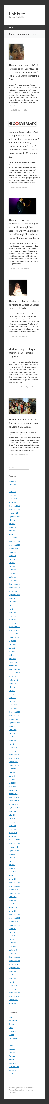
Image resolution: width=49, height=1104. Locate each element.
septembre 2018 (14, 808)
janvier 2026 (13, 502)
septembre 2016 (14, 893)
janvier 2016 (13, 911)
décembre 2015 (14, 914)
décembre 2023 (14, 584)
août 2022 (12, 641)
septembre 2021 (14, 680)
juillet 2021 (12, 687)
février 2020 (13, 747)
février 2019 (13, 790)
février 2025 (13, 534)
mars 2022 (12, 658)
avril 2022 (12, 655)
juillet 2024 (12, 559)
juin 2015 (12, 935)
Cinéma (11, 1024)
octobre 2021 (13, 676)
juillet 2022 (12, 644)
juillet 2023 (12, 602)
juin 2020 (12, 733)
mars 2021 (12, 701)
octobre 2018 (13, 804)
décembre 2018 (14, 797)
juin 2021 (12, 690)
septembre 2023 (14, 594)
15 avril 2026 (13, 110)
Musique (25, 455)
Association (13, 1020)
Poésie (11, 1059)
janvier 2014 (13, 989)
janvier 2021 (13, 708)
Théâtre (24, 110)
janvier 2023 (13, 623)
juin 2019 (12, 776)
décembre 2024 (14, 541)
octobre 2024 (13, 548)
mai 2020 (12, 737)
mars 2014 (12, 982)
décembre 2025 (14, 506)
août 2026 (12, 481)
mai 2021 (12, 694)
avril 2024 (12, 570)
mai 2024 (12, 566)
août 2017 (12, 854)
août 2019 (12, 769)
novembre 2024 (14, 545)
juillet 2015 (12, 932)
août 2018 (12, 811)
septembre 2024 (14, 552)
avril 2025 (12, 527)
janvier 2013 (13, 1003)
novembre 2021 (14, 673)
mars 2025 (12, 530)
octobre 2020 (13, 719)
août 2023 (12, 598)
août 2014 (12, 971)
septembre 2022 (14, 637)
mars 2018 (12, 829)
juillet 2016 (12, 896)
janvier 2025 (13, 538)
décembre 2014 (14, 957)
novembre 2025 (14, 509)
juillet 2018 (12, 815)
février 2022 (13, 662)
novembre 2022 (14, 630)
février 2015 (13, 950)
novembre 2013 (14, 996)
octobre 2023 (13, 591)
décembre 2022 (14, 626)
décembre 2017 (14, 840)
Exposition (12, 1031)
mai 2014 (12, 975)
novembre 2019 (14, 758)
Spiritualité (30, 387)
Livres (23, 387)
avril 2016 (12, 900)
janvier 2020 (13, 751)
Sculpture (12, 1063)
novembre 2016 (14, 886)
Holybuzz (17, 13)
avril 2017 (12, 868)
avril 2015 (12, 943)
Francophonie (13, 1038)
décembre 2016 (14, 882)
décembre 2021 (14, 669)
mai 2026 (12, 488)
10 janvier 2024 (14, 268)
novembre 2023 (14, 587)
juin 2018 (12, 818)
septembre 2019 (14, 765)
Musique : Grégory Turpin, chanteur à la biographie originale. (22, 352)
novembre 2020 (14, 715)
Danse (11, 1027)
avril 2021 (12, 697)
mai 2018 (12, 822)
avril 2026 (12, 491)
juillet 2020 (12, 729)
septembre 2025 (14, 516)
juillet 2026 (12, 484)
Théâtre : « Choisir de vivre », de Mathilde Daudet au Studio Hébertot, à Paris (24, 304)
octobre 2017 (13, 847)
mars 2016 (12, 904)
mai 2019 (12, 779)
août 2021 (12, 683)
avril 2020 (12, 740)
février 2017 (13, 875)
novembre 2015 (14, 918)
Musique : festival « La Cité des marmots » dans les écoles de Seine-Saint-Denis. (24, 423)
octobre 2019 (13, 761)
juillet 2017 (12, 857)
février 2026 (13, 499)
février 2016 (13, 907)
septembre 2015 (14, 925)
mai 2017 (12, 864)
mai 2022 (12, 651)
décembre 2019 (14, 754)
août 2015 (12, 928)
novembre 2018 (14, 800)
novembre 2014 (14, 960)
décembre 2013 (14, 992)
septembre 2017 (14, 850)
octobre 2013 (13, 999)
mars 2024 (12, 573)
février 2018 (13, 832)
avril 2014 (12, 978)
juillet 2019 (12, 772)
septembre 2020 (14, 722)
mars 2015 (12, 946)
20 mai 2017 (13, 387)
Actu (10, 1017)
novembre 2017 (14, 843)
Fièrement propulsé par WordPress (21, 1087)
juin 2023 (12, 605)
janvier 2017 (13, 879)
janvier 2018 (13, 836)
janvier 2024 (13, 580)
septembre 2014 (14, 967)
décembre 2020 (14, 712)
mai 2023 (12, 609)
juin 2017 (12, 861)
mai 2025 (12, 523)
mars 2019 (12, 786)
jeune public (13, 1042)
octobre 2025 (13, 513)
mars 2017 (12, 872)
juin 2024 (12, 562)
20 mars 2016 (13, 455)
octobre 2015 (13, 921)
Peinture (12, 1056)
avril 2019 (12, 783)
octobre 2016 (13, 889)
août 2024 (12, 555)
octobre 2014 (13, 964)
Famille (11, 1034)
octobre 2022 (13, 634)
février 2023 (13, 619)
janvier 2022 (13, 665)
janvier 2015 (13, 953)
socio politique (14, 1066)
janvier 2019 (13, 793)
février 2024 (13, 577)
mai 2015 (12, 939)
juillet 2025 (12, 520)
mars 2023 (12, 616)
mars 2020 (12, 744)
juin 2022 (12, 648)
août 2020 (12, 726)
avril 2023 (12, 612)
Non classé (13, 1052)
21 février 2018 (14, 336)
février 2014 (13, 985)
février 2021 (13, 705)
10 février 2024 (14, 187)
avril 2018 (12, 825)
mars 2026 (12, 495)
